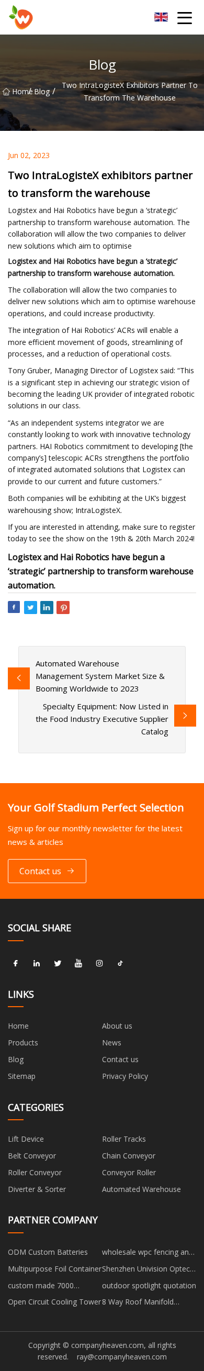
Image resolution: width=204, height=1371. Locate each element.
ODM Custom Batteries (48, 1252)
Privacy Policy (125, 1076)
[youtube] (78, 964)
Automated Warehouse (141, 1189)
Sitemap (22, 1076)
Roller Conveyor (35, 1172)
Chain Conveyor (128, 1156)
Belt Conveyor (32, 1156)
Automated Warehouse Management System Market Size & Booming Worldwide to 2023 (100, 676)
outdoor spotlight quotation (149, 1285)
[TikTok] (120, 964)
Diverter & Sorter (37, 1189)
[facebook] (16, 964)
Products (23, 1042)
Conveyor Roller (129, 1172)
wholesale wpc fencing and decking (147, 1254)
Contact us (40, 871)
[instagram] (99, 964)
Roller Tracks (124, 1139)
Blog (42, 91)
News (111, 1042)
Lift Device (26, 1139)
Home (20, 91)
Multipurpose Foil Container (54, 1269)
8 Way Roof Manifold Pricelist (138, 1303)
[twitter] (57, 964)
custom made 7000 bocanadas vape (41, 1287)
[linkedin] (36, 964)
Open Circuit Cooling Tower (54, 1302)
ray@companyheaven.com (122, 1357)
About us (117, 1026)
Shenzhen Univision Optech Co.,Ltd (148, 1270)
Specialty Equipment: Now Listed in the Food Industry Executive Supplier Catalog (102, 719)
